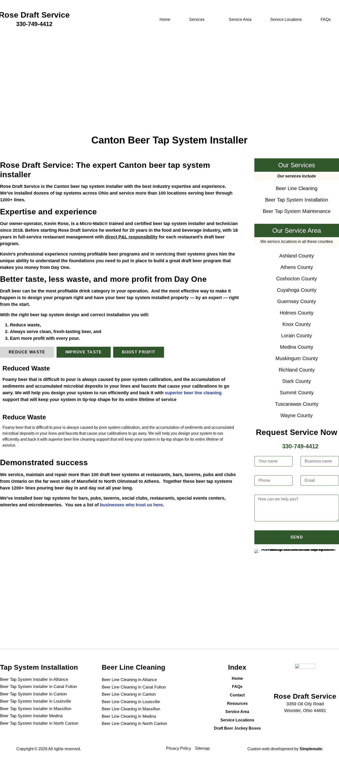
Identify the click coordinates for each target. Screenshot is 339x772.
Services (196, 19)
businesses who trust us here (131, 504)
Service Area (240, 19)
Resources (237, 703)
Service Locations (286, 19)
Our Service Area (296, 230)
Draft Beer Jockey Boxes (237, 728)
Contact (237, 695)
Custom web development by (285, 749)
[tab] (27, 352)
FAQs (326, 19)
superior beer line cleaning (193, 392)
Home (165, 19)
